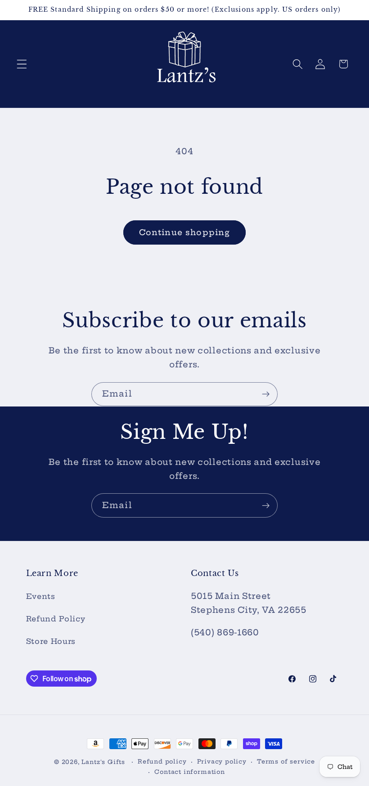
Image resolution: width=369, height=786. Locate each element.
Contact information (189, 771)
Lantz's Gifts (103, 762)
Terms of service (286, 761)
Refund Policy (56, 618)
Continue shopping (184, 232)
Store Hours (51, 641)
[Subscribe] (265, 394)
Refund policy (162, 761)
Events (40, 596)
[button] (21, 64)
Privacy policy (222, 761)
